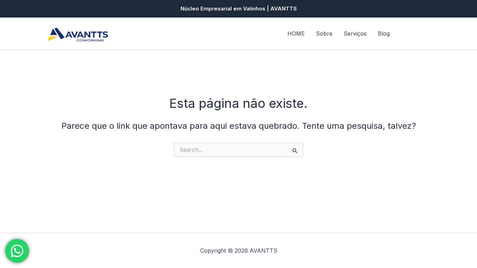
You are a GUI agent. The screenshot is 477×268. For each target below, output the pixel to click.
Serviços (355, 33)
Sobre (324, 33)
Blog (384, 33)
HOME (296, 33)
